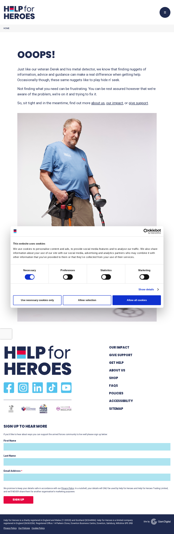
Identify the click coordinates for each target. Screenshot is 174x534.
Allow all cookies (137, 300)
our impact (114, 103)
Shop (113, 378)
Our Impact (119, 347)
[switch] (66, 277)
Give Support (120, 355)
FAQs (113, 385)
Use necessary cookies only (37, 300)
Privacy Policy (67, 488)
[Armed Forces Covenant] (11, 408)
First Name (10, 440)
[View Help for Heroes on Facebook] (9, 387)
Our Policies (24, 528)
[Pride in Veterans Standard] (43, 408)
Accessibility (121, 401)
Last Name (10, 455)
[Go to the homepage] (19, 12)
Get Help (116, 363)
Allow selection (87, 300)
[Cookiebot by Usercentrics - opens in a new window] (146, 231)
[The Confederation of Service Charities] (28, 408)
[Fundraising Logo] (64, 409)
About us (117, 370)
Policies (116, 393)
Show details (146, 289)
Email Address (13, 471)
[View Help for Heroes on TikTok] (52, 387)
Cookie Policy (38, 528)
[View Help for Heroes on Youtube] (66, 387)
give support (138, 103)
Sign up (18, 500)
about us (98, 103)
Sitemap (116, 409)
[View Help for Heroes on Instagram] (23, 387)
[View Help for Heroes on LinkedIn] (37, 387)
